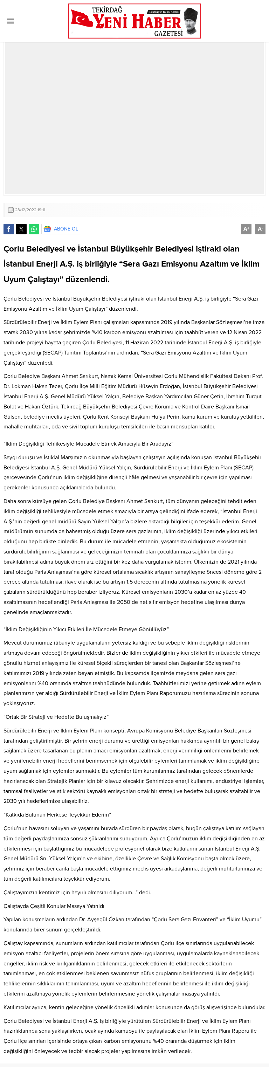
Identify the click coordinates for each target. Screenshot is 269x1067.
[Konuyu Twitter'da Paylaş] (21, 229)
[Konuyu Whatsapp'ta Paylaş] (34, 229)
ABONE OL (66, 229)
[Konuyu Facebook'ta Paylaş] (9, 229)
